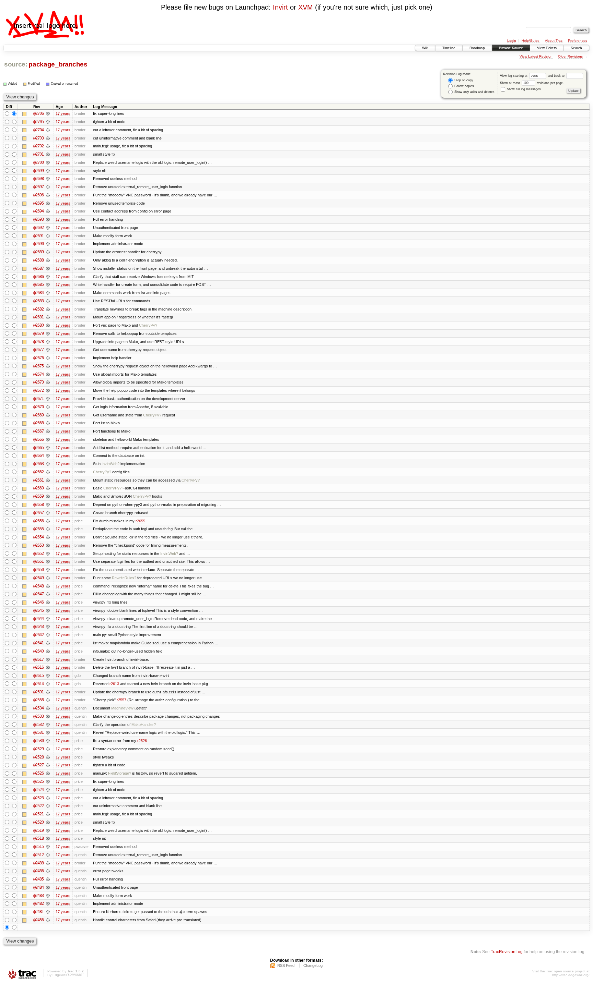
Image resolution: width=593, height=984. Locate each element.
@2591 (38, 692)
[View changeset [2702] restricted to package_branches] (48, 146)
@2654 (38, 537)
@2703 (38, 138)
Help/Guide (530, 40)
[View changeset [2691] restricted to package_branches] (48, 235)
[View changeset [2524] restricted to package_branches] (48, 789)
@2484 (38, 887)
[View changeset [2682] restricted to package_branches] (48, 309)
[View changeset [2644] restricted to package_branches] (48, 618)
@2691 (38, 235)
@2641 (38, 643)
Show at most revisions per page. (532, 83)
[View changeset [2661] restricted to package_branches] (48, 480)
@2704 (38, 129)
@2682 (38, 309)
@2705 (38, 121)
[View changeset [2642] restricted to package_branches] (48, 634)
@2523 (38, 797)
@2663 (38, 463)
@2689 (38, 252)
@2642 (38, 634)
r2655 (140, 521)
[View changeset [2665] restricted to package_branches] (48, 447)
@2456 (38, 920)
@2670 (38, 406)
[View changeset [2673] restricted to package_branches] (48, 382)
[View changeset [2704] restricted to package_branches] (48, 129)
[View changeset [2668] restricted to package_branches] (48, 423)
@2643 (38, 626)
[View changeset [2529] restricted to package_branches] (48, 748)
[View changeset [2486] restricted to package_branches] (48, 870)
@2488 (38, 863)
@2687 (38, 268)
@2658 (38, 504)
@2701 (38, 154)
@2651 (38, 561)
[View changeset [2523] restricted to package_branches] (48, 797)
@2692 (38, 227)
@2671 (38, 398)
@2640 (38, 651)
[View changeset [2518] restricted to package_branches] (48, 838)
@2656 (38, 521)
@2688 (38, 260)
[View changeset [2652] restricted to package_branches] (48, 553)
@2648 (38, 586)
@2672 (38, 390)
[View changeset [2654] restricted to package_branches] (48, 537)
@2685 (38, 284)
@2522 (38, 805)
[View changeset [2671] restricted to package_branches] (48, 398)
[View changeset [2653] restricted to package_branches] (48, 545)
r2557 (121, 700)
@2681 (38, 317)
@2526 (38, 773)
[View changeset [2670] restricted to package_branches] (48, 406)
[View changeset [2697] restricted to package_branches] (48, 186)
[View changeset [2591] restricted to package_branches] (48, 692)
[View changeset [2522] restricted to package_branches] (48, 805)
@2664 (38, 455)
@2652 (38, 553)
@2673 (38, 382)
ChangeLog (313, 965)
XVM (305, 7)
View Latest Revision (536, 56)
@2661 (38, 480)
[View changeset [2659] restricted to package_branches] (48, 496)
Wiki (425, 48)
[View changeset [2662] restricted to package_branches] (48, 472)
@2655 (38, 528)
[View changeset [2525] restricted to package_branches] (48, 781)
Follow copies (463, 86)
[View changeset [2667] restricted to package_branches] (48, 431)
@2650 (38, 569)
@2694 (38, 211)
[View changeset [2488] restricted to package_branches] (48, 863)
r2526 (142, 741)
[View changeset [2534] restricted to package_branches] (48, 708)
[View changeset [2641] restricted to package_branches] (48, 643)
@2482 (38, 903)
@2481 (38, 911)
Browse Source (511, 48)
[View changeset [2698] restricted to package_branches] (48, 178)
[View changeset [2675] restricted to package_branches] (48, 366)
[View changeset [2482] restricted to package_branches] (48, 903)
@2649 (38, 577)
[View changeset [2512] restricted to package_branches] (48, 854)
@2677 (38, 349)
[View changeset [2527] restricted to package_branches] (48, 765)
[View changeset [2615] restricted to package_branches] (48, 675)
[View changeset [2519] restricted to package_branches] (48, 830)
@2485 (38, 879)
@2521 (38, 814)
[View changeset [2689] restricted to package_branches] (48, 252)
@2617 (38, 659)
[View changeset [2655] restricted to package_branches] (48, 528)
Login (511, 40)
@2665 (38, 447)
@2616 (38, 667)
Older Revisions (570, 56)
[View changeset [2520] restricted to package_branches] (48, 822)
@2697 (38, 186)
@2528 (38, 757)
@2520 (38, 822)
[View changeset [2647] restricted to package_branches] (48, 594)
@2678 (38, 341)
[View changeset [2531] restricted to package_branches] (48, 732)
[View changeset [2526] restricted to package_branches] (48, 773)
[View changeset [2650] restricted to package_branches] (48, 569)
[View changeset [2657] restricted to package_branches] (48, 512)
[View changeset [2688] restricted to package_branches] (48, 260)
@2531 (38, 732)
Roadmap (477, 48)
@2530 (38, 740)
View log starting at (514, 75)
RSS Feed (285, 965)
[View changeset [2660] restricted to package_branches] (48, 488)
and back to (557, 75)
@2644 (38, 618)
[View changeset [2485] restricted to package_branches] (48, 879)
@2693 (38, 219)
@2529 (38, 748)
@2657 (38, 512)
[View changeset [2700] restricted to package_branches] (48, 162)
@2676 (38, 357)
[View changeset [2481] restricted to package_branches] (48, 911)
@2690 (38, 243)
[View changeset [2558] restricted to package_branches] (48, 699)
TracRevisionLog (507, 951)
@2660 (38, 488)
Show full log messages (523, 89)
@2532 (38, 724)
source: (15, 64)
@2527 (38, 765)
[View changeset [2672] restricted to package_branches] (48, 390)
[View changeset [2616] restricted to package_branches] (48, 667)
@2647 (38, 594)
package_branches (58, 64)
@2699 (38, 170)
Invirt (280, 7)
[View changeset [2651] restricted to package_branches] (48, 561)
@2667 (38, 431)
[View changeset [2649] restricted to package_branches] (48, 577)
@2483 (38, 895)
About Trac (553, 40)
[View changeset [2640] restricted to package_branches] (48, 651)
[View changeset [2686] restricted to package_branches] (48, 276)
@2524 (38, 789)
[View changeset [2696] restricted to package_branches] (48, 195)
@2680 (38, 325)
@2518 (38, 838)
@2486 (38, 870)
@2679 (38, 333)
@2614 (38, 683)
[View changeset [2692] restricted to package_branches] (48, 227)
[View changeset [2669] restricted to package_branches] (48, 415)
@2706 (38, 113)
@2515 (38, 846)
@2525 (38, 781)
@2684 (38, 292)
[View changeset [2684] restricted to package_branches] (48, 292)
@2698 (38, 178)
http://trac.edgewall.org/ (571, 975)
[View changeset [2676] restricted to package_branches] (48, 357)
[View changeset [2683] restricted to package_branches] (48, 301)
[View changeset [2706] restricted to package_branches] (48, 113)
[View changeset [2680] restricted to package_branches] (48, 325)
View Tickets (547, 48)
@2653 (38, 545)
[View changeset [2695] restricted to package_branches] (48, 203)
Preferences (577, 40)
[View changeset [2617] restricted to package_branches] (48, 659)
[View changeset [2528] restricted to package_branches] (48, 757)
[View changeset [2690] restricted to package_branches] (48, 243)
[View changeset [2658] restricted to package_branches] (48, 504)
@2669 (38, 415)
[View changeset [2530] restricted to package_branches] (48, 740)
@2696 (38, 195)
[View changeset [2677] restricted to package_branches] (48, 349)
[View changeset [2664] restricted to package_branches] (48, 455)
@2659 (38, 496)
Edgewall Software (67, 975)
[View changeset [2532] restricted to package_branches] (48, 724)
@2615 (38, 675)
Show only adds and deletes (474, 92)
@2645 (38, 610)
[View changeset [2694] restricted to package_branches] (48, 211)
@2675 (38, 366)
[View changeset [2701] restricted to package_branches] (48, 154)
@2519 (38, 830)
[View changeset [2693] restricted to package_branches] (48, 219)
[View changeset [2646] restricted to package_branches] (48, 602)
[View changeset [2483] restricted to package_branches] (48, 895)
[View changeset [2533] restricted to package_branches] (48, 716)
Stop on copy (463, 80)
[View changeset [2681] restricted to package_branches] (48, 317)
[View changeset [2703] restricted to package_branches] (48, 138)
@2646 (38, 602)
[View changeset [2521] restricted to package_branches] (48, 814)
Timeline (448, 48)
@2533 (38, 716)
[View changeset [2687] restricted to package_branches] (48, 268)
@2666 (38, 439)
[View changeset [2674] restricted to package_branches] (48, 374)
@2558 (38, 699)
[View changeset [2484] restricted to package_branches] (48, 887)
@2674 (38, 374)
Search (576, 48)
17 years (63, 113)
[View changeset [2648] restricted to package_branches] (48, 586)
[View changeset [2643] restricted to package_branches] (48, 626)
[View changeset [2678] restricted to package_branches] (48, 341)
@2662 (38, 472)
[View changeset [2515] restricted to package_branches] (48, 846)
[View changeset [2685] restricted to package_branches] (48, 284)
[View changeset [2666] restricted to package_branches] (48, 439)
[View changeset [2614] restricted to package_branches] (48, 683)
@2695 (38, 203)
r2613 (114, 684)
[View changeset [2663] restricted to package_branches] (48, 463)
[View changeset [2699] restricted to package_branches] (48, 170)
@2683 (38, 301)
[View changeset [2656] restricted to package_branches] (48, 521)
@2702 (38, 146)
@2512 (38, 854)
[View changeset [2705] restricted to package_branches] (48, 121)
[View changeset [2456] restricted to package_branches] (48, 920)
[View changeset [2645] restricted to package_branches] (48, 610)
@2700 (38, 162)
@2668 (38, 423)
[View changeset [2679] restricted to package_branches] (48, 333)
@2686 (38, 276)
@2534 (38, 708)
